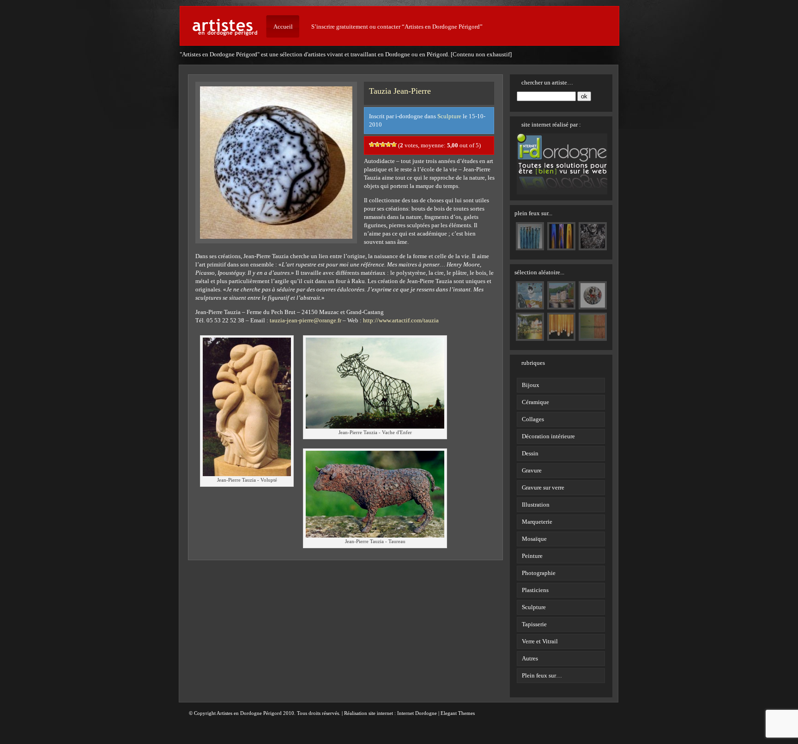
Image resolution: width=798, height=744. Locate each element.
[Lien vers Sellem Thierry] (592, 246)
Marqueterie (537, 521)
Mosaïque (534, 538)
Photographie (539, 572)
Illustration (536, 504)
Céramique (535, 402)
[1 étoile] (372, 144)
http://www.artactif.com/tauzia (401, 320)
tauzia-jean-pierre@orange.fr (305, 320)
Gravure (532, 470)
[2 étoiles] (377, 144)
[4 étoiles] (388, 144)
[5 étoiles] (394, 144)
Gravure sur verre (543, 487)
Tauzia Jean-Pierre (400, 91)
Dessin (530, 453)
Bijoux (530, 384)
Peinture (532, 555)
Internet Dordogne (417, 713)
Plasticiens (535, 590)
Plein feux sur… (542, 675)
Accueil (283, 26)
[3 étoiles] (383, 144)
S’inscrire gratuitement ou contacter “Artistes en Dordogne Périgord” (397, 26)
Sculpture (449, 116)
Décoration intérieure (548, 436)
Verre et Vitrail (540, 641)
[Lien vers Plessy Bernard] (561, 246)
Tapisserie (534, 624)
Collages (533, 419)
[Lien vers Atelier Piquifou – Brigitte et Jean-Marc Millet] (530, 246)
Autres (530, 658)
